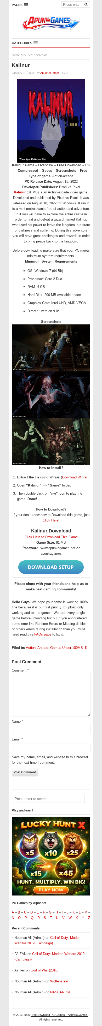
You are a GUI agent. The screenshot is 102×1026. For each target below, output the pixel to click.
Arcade (42, 648)
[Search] (86, 4)
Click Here (50, 520)
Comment (20, 670)
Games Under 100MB (66, 648)
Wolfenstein (59, 981)
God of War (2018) (44, 970)
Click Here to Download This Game (51, 537)
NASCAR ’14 (60, 992)
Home (16, 54)
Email (17, 739)
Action (27, 54)
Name (17, 721)
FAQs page (42, 634)
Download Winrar (74, 477)
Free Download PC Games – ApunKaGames (59, 1014)
